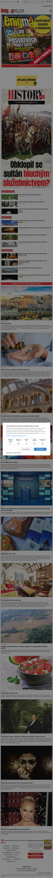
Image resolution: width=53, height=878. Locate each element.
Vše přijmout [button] (40, 449)
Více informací (42, 433)
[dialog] (26, 439)
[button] (26, 435)
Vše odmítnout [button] (26, 449)
